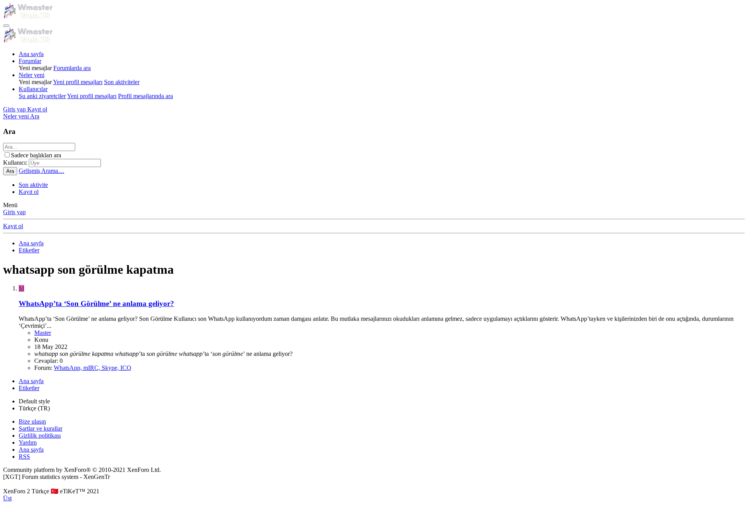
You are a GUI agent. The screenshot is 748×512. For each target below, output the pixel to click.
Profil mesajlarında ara (145, 96)
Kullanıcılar (33, 89)
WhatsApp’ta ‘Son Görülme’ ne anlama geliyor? (96, 303)
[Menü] (6, 26)
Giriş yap (14, 212)
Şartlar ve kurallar (40, 428)
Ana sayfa (31, 54)
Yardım (28, 442)
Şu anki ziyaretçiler (42, 96)
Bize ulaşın (32, 421)
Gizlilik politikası (40, 435)
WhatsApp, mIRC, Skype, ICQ (92, 367)
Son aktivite (33, 184)
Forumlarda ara (72, 68)
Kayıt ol (29, 191)
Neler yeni (31, 75)
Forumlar (30, 61)
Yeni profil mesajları (77, 82)
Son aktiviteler (121, 82)
